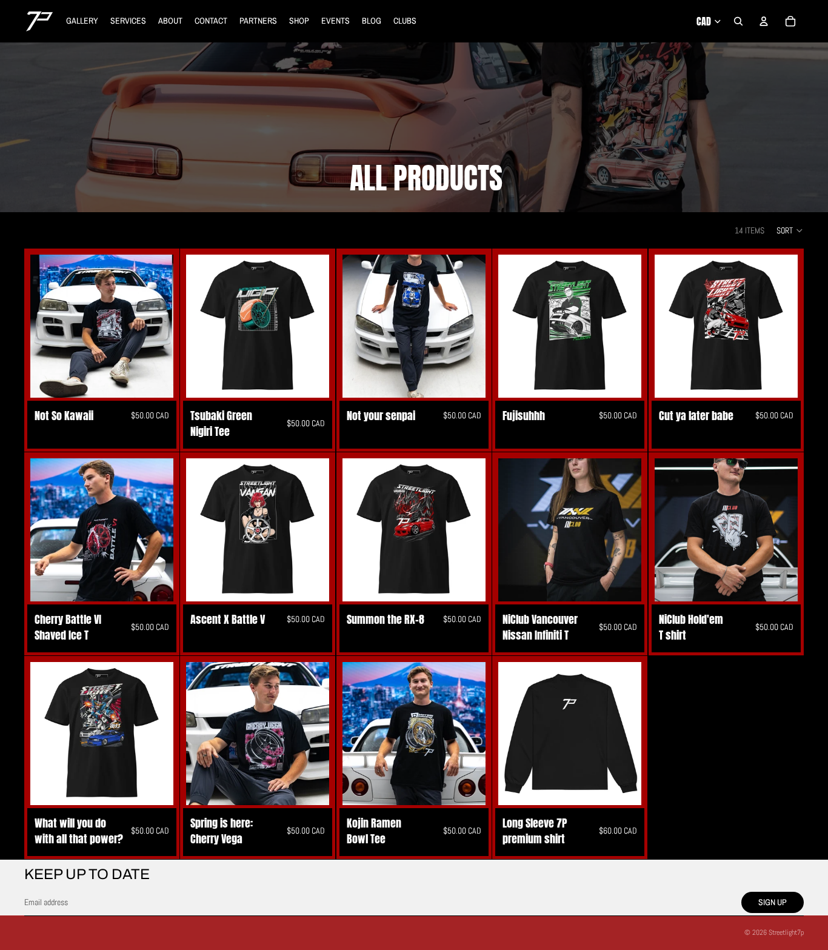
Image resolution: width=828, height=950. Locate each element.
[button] (790, 230)
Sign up (772, 902)
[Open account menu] (763, 21)
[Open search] (738, 21)
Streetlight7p (786, 932)
